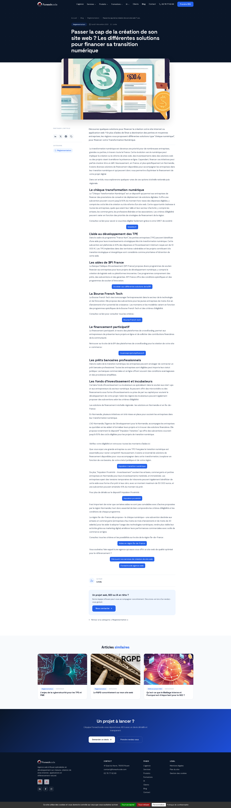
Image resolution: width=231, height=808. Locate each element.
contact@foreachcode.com (115, 769)
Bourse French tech (132, 320)
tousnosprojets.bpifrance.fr (132, 353)
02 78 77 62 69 (168, 4)
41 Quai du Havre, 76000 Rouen (116, 766)
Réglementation (93, 18)
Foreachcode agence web (132, 565)
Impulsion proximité (132, 498)
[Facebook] (45, 789)
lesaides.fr (132, 227)
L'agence (80, 4)
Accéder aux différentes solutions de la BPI (132, 286)
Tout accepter (128, 804)
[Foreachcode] (47, 4)
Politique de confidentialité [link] (177, 805)
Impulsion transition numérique (132, 466)
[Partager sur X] (60, 136)
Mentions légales (177, 766)
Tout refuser (143, 804)
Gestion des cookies (178, 773)
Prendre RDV (185, 4)
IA (127, 4)
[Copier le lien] (71, 136)
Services (90, 4)
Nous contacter (103, 608)
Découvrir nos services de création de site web (132, 559)
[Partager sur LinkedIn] (55, 136)
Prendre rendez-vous (129, 739)
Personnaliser (159, 804)
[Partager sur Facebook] (66, 136)
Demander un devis (100, 739)
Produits (102, 4)
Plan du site (174, 769)
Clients (136, 4)
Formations (116, 4)
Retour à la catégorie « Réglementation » (109, 620)
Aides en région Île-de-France (132, 543)
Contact (152, 4)
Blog (143, 4)
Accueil (74, 18)
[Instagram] (51, 789)
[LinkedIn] (40, 789)
